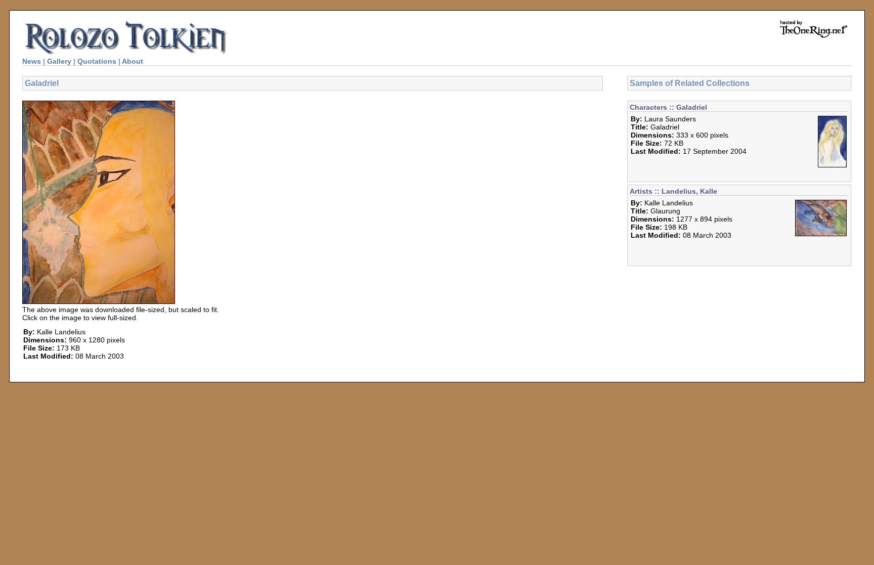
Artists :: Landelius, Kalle (673, 191)
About (132, 61)
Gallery (59, 61)
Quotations (96, 61)
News (31, 61)
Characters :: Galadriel (668, 107)
